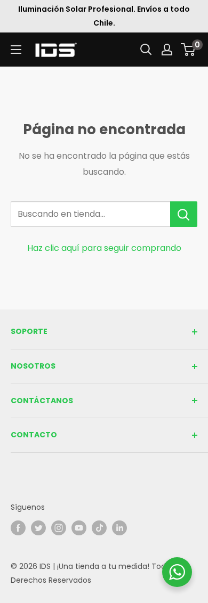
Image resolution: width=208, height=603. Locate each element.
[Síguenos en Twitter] (38, 527)
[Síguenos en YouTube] (78, 527)
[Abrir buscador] (146, 49)
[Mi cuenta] (167, 49)
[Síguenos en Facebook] (18, 527)
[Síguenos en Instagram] (58, 527)
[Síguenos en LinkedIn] (119, 527)
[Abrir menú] (16, 49)
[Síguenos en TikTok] (99, 527)
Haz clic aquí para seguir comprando (104, 248)
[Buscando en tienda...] (183, 214)
